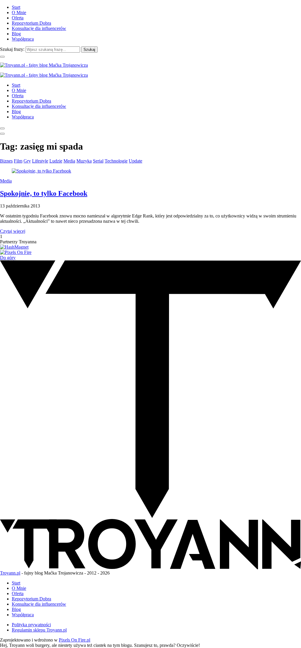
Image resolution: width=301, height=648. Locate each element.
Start (16, 7)
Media (69, 160)
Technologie (116, 160)
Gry (27, 160)
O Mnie (19, 12)
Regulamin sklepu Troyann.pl (39, 629)
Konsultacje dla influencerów (39, 28)
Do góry (8, 257)
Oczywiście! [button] (188, 645)
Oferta (18, 17)
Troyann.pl (10, 572)
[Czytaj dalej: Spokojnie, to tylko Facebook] (41, 170)
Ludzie (55, 160)
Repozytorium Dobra (31, 23)
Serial (98, 160)
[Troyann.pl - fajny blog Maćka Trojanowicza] (44, 65)
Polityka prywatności (31, 624)
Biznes (6, 160)
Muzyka (84, 160)
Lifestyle (40, 160)
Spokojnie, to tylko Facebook (43, 193)
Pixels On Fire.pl (74, 639)
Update (135, 160)
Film (18, 160)
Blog (16, 33)
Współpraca (23, 38)
